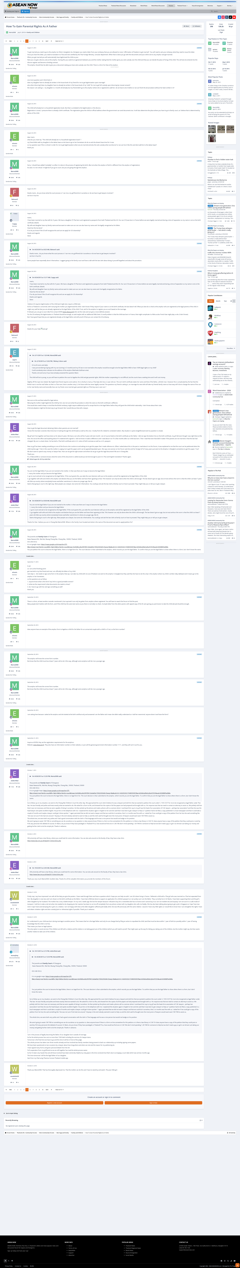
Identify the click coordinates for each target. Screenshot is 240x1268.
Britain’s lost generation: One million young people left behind (221, 207)
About (70, 1246)
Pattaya (210, 157)
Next (47, 41)
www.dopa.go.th (68, 312)
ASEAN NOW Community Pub (216, 475)
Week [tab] (210, 301)
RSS (32, 1266)
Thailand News (130, 1246)
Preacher (230, 42)
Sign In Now (153, 1103)
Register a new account (54, 1103)
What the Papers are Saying (216, 203)
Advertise (71, 1255)
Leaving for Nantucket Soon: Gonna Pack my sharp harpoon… (220, 501)
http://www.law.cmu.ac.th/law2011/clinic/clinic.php (44, 841)
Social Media (130, 1255)
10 (42, 41)
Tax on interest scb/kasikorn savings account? (223, 363)
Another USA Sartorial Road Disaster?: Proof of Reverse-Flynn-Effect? (221, 524)
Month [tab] (218, 301)
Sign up (10, 1251)
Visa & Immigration (132, 1253)
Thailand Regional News (133, 1248)
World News (129, 1250)
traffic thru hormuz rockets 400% (219, 253)
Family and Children (33, 32)
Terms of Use (72, 1248)
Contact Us (18, 1266)
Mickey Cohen (229, 49)
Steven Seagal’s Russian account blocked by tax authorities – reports (223, 443)
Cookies (25, 1266)
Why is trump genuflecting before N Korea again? (220, 274)
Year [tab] (225, 301)
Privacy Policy (9, 1266)
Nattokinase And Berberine (217, 180)
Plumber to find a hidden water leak (220, 159)
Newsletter (71, 1250)
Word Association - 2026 (222, 390)
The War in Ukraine (224, 449)
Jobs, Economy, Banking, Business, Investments (221, 369)
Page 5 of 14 (58, 41)
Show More (230, 348)
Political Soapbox (213, 271)
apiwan (215, 49)
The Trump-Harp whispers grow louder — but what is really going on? (220, 230)
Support (71, 1253)
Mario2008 (216, 42)
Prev (10, 41)
